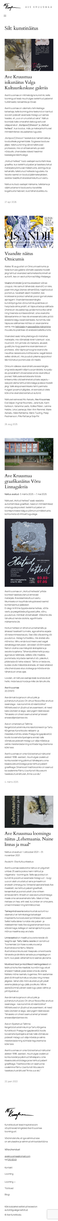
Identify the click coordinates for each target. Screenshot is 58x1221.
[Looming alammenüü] (14, 1182)
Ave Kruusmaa (39, 7)
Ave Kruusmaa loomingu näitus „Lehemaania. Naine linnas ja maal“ (29, 839)
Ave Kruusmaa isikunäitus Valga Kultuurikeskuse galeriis (26, 82)
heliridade (20, 326)
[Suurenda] (49, 522)
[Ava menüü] (5, 16)
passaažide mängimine (39, 326)
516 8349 (12, 1159)
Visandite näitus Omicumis (19, 256)
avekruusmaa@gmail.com (17, 1156)
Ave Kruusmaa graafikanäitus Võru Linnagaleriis (23, 481)
